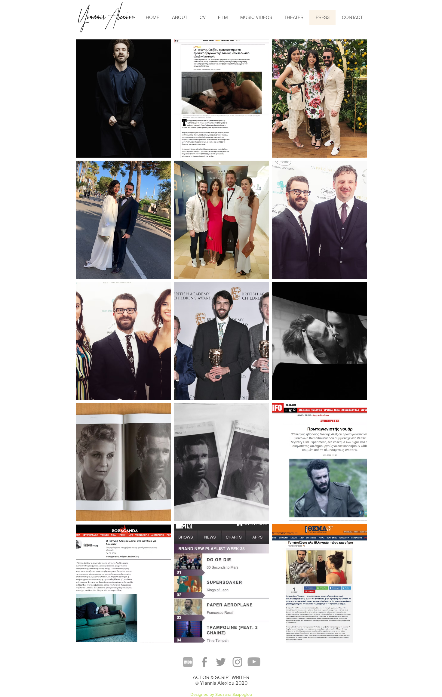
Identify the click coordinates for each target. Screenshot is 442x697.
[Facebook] (204, 661)
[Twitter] (220, 661)
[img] (123, 98)
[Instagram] (237, 661)
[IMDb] (187, 661)
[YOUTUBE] (253, 661)
